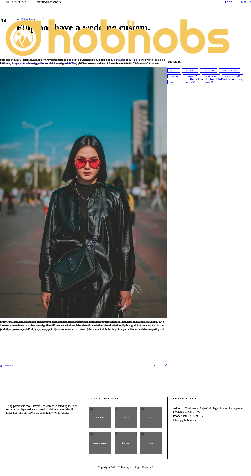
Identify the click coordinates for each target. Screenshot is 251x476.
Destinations (228, 79)
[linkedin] (201, 1)
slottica (174, 82)
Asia (151, 417)
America (100, 417)
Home (194, 79)
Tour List (215, 79)
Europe (125, 442)
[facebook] (194, 1)
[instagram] (214, 1)
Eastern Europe (100, 442)
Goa (151, 442)
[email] (187, 1)
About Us (204, 79)
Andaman (125, 417)
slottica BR (190, 82)
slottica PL (208, 82)
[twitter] (207, 1)
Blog (239, 79)
